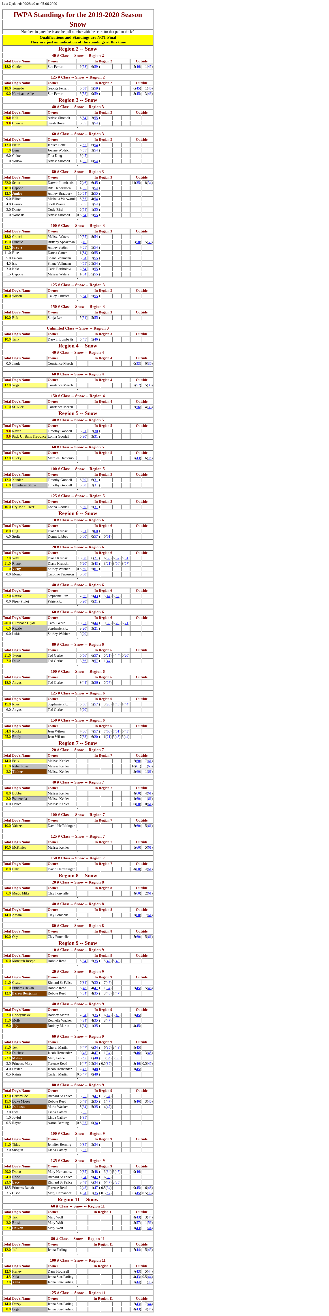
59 (96, 66)
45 (150, 66)
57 (138, 385)
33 (138, 363)
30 (96, 431)
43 (138, 458)
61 (84, 531)
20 (84, 563)
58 (84, 66)
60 (96, 531)
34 (150, 183)
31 (84, 431)
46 (138, 66)
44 (150, 458)
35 (138, 183)
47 (108, 961)
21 (96, 558)
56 (138, 407)
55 (96, 118)
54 (84, 118)
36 (150, 363)
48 (117, 961)
